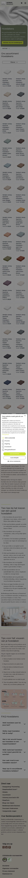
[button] (14, 461)
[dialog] (14, 439)
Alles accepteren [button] (14, 454)
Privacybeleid (5, 434)
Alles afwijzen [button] (14, 457)
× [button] (24, 415)
